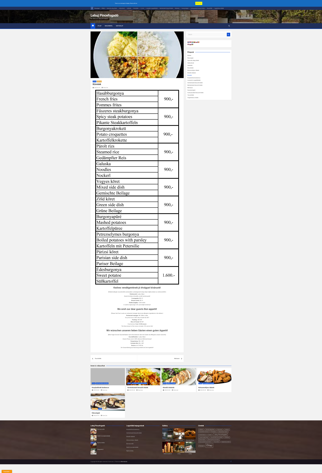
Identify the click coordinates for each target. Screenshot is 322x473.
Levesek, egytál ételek (203, 437)
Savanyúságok (185, 8)
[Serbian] (188, 44)
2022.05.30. (132, 390)
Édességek (97, 8)
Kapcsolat (119, 26)
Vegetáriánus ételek (219, 8)
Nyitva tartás (101, 442)
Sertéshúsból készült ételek (195, 83)
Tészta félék (216, 441)
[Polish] (196, 42)
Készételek (136, 8)
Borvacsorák (101, 429)
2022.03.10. (97, 87)
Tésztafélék (209, 8)
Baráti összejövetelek (103, 436)
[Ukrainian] (192, 44)
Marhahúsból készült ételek (166, 8)
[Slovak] (190, 44)
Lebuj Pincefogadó (104, 15)
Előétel (103, 8)
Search (228, 34)
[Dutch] (188, 42)
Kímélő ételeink (191, 73)
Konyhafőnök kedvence (193, 78)
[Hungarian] (192, 42)
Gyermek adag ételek (112, 8)
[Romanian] (198, 42)
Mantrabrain (124, 461)
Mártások (177, 8)
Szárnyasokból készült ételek (198, 8)
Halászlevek (122, 8)
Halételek (129, 8)
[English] (190, 42)
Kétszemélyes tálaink (193, 70)
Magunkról (109, 26)
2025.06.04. (96, 390)
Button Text (198, 3)
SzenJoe (105, 87)
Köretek (142, 8)
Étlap (99, 26)
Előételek (201, 429)
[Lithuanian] (194, 42)
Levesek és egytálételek (152, 8)
